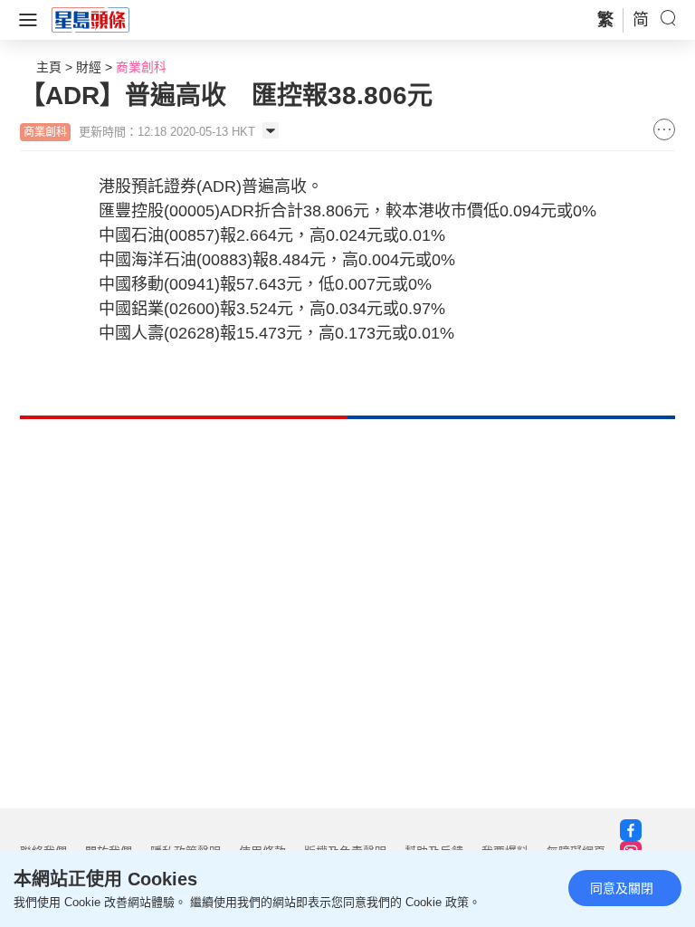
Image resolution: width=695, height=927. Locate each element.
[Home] (90, 19)
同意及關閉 (621, 888)
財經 (88, 67)
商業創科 (141, 67)
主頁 (49, 67)
